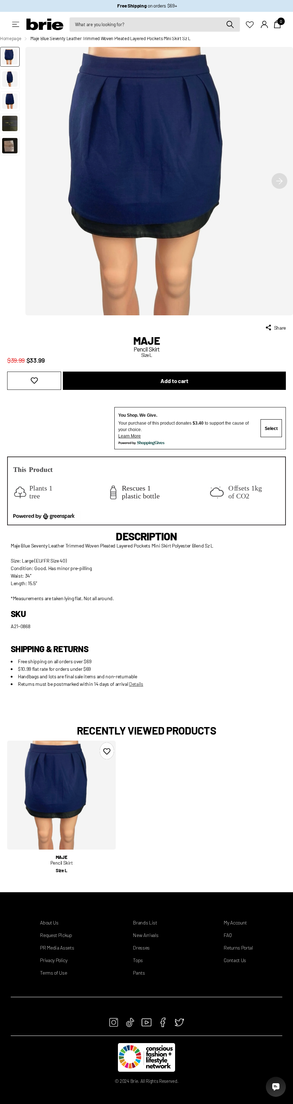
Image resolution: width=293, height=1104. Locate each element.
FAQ (228, 935)
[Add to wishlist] (34, 381)
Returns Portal (238, 948)
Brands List (145, 922)
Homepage (10, 38)
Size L (61, 870)
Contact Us (235, 960)
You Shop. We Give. (137, 415)
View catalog (16, 24)
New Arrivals (145, 935)
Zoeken (230, 24)
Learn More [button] (129, 436)
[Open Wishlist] (253, 24)
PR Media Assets (57, 948)
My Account (235, 922)
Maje (146, 340)
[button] (279, 181)
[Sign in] (264, 24)
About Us (49, 922)
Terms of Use (53, 973)
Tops (138, 960)
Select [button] (271, 428)
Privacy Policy (54, 960)
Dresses (141, 948)
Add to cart (174, 380)
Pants (139, 973)
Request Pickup (56, 935)
